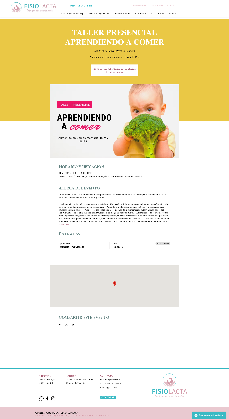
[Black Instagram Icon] (53, 398)
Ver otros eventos (114, 72)
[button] (73, 13)
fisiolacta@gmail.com (110, 379)
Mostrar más (64, 224)
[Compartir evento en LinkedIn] (73, 325)
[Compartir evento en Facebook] (60, 325)
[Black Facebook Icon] (47, 398)
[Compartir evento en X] (66, 325)
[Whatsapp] (41, 398)
